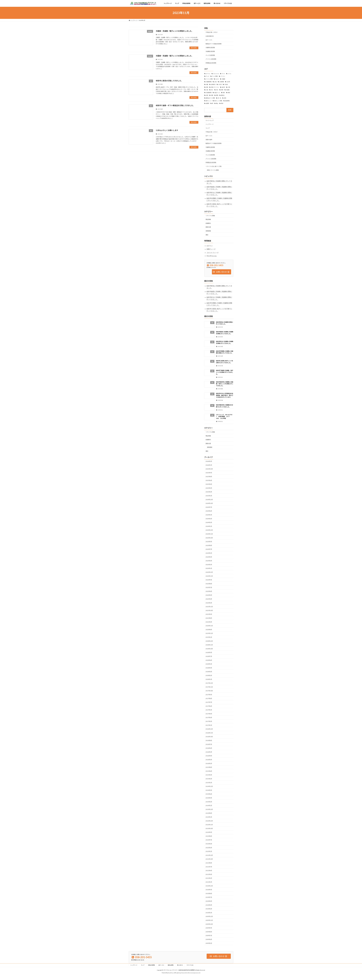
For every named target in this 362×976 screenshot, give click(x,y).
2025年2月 (209, 492)
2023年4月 (209, 557)
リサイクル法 (189, 965)
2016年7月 (209, 744)
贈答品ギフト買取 (210, 98)
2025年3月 (209, 488)
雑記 (207, 235)
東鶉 (222, 90)
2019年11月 (209, 633)
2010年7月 (209, 897)
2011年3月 (209, 874)
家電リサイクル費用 (213, 170)
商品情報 (208, 219)
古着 (207, 84)
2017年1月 (209, 725)
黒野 (222, 103)
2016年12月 (209, 729)
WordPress (171, 972)
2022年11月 (209, 576)
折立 (212, 90)
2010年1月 (209, 912)
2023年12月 (209, 530)
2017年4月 (209, 714)
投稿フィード (211, 249)
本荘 (217, 90)
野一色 (219, 98)
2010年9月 (209, 889)
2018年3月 (209, 671)
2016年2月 (209, 763)
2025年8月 (209, 476)
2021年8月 (209, 618)
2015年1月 (209, 782)
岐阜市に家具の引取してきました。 (169, 81)
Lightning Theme (180, 972)
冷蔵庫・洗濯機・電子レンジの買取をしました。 (174, 31)
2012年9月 (209, 832)
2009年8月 (209, 932)
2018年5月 (209, 664)
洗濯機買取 (209, 92)
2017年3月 (209, 717)
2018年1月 (209, 679)
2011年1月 (209, 882)
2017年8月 (209, 698)
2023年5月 (209, 553)
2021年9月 (209, 614)
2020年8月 (209, 629)
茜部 (229, 92)
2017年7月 (209, 702)
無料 (224, 92)
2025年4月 (209, 484)
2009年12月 (209, 916)
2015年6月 (209, 771)
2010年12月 (209, 886)
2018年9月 (209, 652)
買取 (217, 95)
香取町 (207, 103)
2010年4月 (209, 901)
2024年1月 (209, 526)
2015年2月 (209, 779)
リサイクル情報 (210, 215)
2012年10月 (209, 828)
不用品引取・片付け (211, 32)
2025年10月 (209, 469)
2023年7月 (209, 549)
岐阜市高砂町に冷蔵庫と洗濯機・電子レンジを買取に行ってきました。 (224, 383)
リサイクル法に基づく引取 (213, 166)
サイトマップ (210, 120)
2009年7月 (209, 935)
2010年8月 (209, 893)
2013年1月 (209, 817)
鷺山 (217, 103)
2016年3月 (209, 759)
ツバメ (229, 73)
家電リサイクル (215, 87)
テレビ (207, 76)
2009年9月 (209, 928)
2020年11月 (209, 626)
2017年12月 (209, 683)
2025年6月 (209, 480)
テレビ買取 (215, 76)
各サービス (209, 40)
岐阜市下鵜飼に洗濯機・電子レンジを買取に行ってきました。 (224, 372)
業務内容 (208, 227)
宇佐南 (226, 84)
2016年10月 (209, 736)
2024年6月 (209, 511)
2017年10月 (209, 691)
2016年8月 (209, 740)
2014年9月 (209, 790)
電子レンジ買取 (218, 100)
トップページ (210, 124)
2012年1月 (209, 851)
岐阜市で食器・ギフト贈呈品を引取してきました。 (175, 105)
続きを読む (194, 48)
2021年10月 (209, 610)
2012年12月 (209, 821)
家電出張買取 (151, 965)
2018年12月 (209, 641)
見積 (212, 95)
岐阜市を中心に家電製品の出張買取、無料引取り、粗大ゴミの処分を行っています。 (224, 395)
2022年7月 (209, 587)
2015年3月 (209, 775)
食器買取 (227, 100)
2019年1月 (209, 637)
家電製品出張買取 (211, 63)
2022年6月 (209, 591)
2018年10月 (209, 649)
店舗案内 (208, 223)
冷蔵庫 (223, 79)
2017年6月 (209, 706)
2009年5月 (209, 943)
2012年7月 (209, 840)
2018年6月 (209, 660)
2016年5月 (209, 752)
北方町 (228, 81)
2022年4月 (209, 595)
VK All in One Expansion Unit (193, 972)
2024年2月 (209, 522)
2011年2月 (209, 878)
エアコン (208, 73)
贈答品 (222, 95)
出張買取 (221, 81)
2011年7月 (209, 867)
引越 (207, 90)
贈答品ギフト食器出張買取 (213, 44)
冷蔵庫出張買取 (210, 47)
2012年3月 (209, 844)
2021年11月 (209, 606)
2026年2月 (209, 461)
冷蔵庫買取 (209, 81)
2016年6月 (209, 748)
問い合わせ (180, 965)
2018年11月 (209, 645)
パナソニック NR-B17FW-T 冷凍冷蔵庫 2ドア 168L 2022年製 (224, 416)
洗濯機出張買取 (210, 51)
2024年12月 (209, 499)
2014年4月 (209, 798)
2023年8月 (209, 545)
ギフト (223, 73)
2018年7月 (209, 656)
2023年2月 (209, 564)
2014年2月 (209, 802)
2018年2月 (209, 675)
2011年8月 (209, 863)
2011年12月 (209, 855)
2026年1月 (209, 465)
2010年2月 (209, 909)
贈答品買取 (170, 965)
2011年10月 (209, 859)
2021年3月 (209, 622)
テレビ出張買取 (210, 55)
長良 (225, 98)
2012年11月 (209, 824)
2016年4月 (209, 756)
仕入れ (217, 79)
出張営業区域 (210, 36)
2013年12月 (209, 809)
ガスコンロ (216, 73)
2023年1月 (209, 568)
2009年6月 (209, 939)
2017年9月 (209, 694)
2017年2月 (209, 721)
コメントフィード (213, 252)
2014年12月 (209, 786)
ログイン (210, 246)
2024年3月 (209, 518)
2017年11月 (209, 687)
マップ (208, 128)
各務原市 (213, 84)
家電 (207, 87)
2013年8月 (209, 813)
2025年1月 (209, 495)
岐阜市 (223, 87)
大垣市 (220, 84)
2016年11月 (209, 733)
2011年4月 (209, 870)
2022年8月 (209, 583)
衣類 (207, 95)
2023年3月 (209, 560)
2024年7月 (209, 507)
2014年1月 (209, 805)
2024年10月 (209, 503)
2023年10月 (209, 538)
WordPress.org (211, 256)
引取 (229, 87)
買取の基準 (209, 139)
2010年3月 (209, 905)
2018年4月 (209, 668)
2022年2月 (209, 603)
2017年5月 (209, 710)
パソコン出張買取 (211, 59)
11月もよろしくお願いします (167, 130)
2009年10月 (209, 924)
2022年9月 (209, 580)
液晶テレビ (217, 92)
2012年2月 (209, 847)
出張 (215, 81)
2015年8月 (209, 767)
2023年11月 (209, 534)
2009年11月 (209, 920)
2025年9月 (209, 472)
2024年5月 (209, 515)
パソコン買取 (209, 79)
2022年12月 (209, 572)
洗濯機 (227, 90)
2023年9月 (209, 541)
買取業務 (208, 231)
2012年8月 (209, 836)
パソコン (222, 76)
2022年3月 (209, 599)
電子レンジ (209, 100)
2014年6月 (209, 794)
